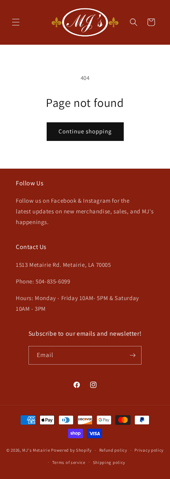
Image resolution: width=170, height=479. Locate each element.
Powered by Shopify (71, 450)
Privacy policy (149, 450)
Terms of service (68, 462)
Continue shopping (85, 131)
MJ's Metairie (36, 450)
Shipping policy (109, 462)
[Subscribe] (132, 355)
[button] (16, 22)
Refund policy (113, 450)
